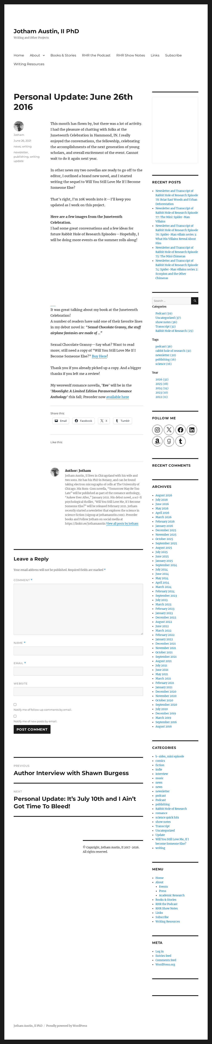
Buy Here (99, 356)
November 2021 (165, 648)
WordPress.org (165, 964)
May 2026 (162, 508)
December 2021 (165, 643)
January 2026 (164, 526)
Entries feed (163, 956)
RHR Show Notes (130, 55)
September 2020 (166, 705)
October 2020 (164, 700)
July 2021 (161, 665)
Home (19, 55)
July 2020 (161, 709)
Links (155, 55)
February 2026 (165, 521)
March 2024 (163, 587)
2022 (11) (161, 397)
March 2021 (163, 678)
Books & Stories (63, 55)
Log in (159, 951)
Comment (23, 580)
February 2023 (164, 609)
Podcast (160, 800)
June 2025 (162, 556)
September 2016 (166, 722)
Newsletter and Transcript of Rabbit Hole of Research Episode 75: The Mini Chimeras (176, 252)
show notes (163, 822)
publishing (21, 156)
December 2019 (165, 713)
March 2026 (163, 517)
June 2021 (161, 670)
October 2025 (164, 539)
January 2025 (164, 561)
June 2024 (162, 574)
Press (162, 891)
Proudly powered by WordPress (66, 1026)
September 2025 (166, 543)
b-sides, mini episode (169, 756)
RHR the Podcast (96, 55)
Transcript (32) (165, 326)
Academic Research (172, 895)
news (17, 146)
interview (161, 774)
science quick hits (167, 817)
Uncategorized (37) (168, 318)
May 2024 (161, 578)
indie (158, 769)
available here (117, 397)
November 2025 (165, 534)
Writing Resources (29, 64)
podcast (160, 795)
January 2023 (164, 613)
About (35, 55)
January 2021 (163, 687)
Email (20, 663)
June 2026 (162, 504)
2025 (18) (161, 384)
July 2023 (161, 600)
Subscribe (173, 55)
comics (160, 761)
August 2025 (163, 548)
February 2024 (165, 591)
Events (163, 886)
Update (160, 835)
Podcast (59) (163, 313)
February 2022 (165, 635)
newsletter (21, 152)
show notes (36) (166, 322)
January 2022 (164, 639)
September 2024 (166, 565)
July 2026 (161, 500)
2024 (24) (162, 388)
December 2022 (165, 617)
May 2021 (161, 674)
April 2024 (162, 582)
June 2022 (162, 626)
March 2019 (163, 718)
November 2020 (165, 696)
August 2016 (163, 726)
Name (20, 643)
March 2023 (163, 604)
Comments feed (165, 960)
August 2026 (163, 495)
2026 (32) (162, 379)
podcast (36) (163, 346)
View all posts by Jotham (122, 523)
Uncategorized (165, 830)
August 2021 (163, 661)
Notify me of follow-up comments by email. (43, 709)
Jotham (19, 134)
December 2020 (165, 691)
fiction (159, 765)
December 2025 (165, 530)
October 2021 (164, 652)
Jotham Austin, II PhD (46, 31)
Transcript (162, 826)
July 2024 (161, 569)
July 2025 (161, 552)
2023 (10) (161, 392)
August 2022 (163, 622)
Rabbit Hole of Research (171, 809)
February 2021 (164, 683)
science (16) (163, 364)
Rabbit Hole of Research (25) (174, 331)
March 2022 (163, 630)
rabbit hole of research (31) (173, 351)
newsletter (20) (165, 355)
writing (27, 146)
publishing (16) (165, 359)
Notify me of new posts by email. (35, 721)
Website (21, 683)
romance (161, 813)
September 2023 (166, 595)
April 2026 (162, 513)
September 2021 (166, 657)
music (159, 778)
